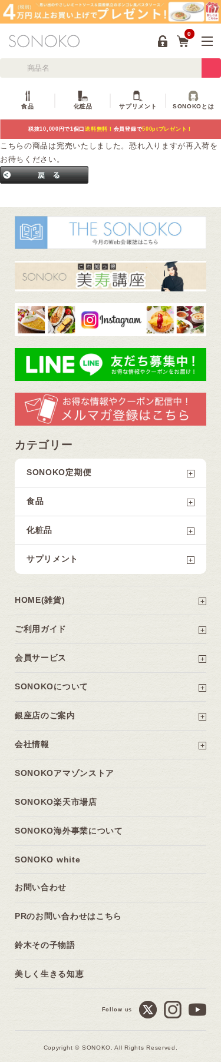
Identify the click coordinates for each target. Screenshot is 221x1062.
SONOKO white (47, 859)
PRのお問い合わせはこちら (68, 916)
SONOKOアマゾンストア (64, 773)
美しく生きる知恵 (49, 973)
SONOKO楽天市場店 (56, 802)
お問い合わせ (41, 887)
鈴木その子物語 (45, 945)
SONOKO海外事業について (69, 830)
